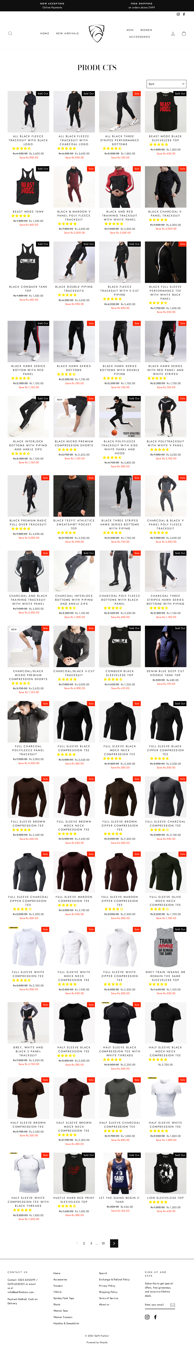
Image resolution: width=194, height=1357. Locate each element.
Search (103, 1273)
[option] (52, 5)
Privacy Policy (107, 1286)
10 (103, 1243)
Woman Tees (60, 1311)
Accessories (139, 37)
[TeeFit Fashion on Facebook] (155, 1317)
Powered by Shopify (97, 1342)
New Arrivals (67, 33)
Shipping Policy (108, 1292)
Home (44, 33)
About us (104, 1304)
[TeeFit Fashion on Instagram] (147, 1317)
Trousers (58, 1286)
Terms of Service (108, 1298)
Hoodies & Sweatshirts (66, 1323)
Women (146, 30)
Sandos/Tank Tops (63, 1298)
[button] (22, 148)
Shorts (56, 1304)
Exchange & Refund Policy (114, 1279)
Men (130, 30)
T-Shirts (57, 1292)
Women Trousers (62, 1317)
